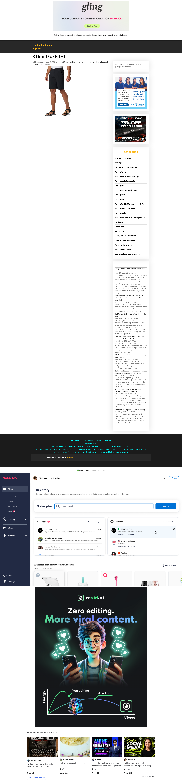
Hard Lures (119, 227)
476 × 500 (61, 62)
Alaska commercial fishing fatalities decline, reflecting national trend (128, 390)
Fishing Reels (120, 195)
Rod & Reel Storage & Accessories (129, 254)
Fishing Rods (120, 199)
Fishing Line (119, 186)
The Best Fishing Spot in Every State (128, 373)
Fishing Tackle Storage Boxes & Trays (130, 204)
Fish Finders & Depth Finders (126, 167)
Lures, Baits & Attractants (126, 236)
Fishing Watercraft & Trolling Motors (130, 217)
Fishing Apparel (121, 172)
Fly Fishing (119, 222)
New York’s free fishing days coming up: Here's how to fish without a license (129, 338)
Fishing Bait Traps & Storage (127, 176)
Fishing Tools (120, 213)
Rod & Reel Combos (123, 249)
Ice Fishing (119, 231)
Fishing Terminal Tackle (125, 208)
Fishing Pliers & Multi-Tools (126, 190)
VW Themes (70, 457)
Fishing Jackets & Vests (125, 181)
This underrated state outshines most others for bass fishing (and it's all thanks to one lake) (131, 298)
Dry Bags (118, 163)
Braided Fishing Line (123, 158)
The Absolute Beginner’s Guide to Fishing (130, 410)
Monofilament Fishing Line (125, 240)
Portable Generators (123, 245)
